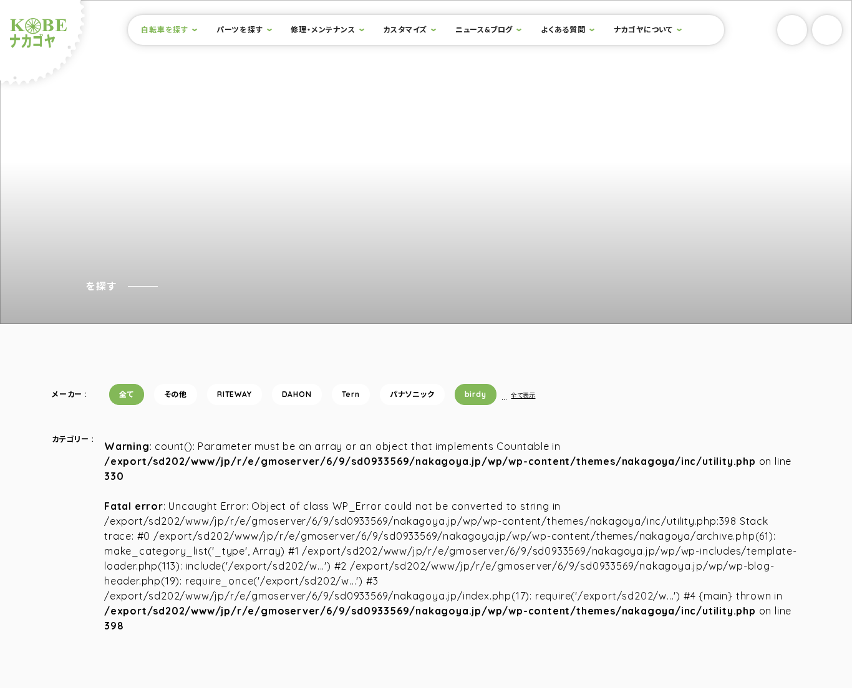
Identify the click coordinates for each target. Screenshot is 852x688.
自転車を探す (164, 29)
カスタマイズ (405, 29)
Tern (351, 394)
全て (126, 394)
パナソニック (412, 394)
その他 (175, 394)
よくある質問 (563, 29)
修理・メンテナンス (323, 29)
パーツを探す (239, 29)
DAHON (297, 394)
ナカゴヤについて (643, 29)
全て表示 (523, 395)
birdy (476, 394)
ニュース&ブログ (484, 29)
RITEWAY (234, 394)
